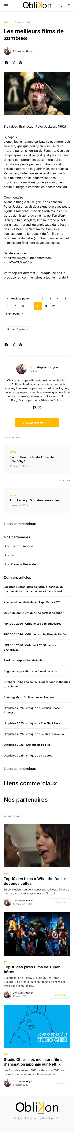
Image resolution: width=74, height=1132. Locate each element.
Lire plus (59, 902)
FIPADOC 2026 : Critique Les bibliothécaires (32, 623)
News (12, 452)
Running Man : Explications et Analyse (29, 697)
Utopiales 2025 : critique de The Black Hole (32, 723)
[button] (6, 5)
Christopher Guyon (23, 51)
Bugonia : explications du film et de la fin (30, 671)
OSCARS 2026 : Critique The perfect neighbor (34, 612)
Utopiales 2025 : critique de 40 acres (28, 755)
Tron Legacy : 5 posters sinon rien (34, 500)
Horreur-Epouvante (17, 329)
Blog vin (9, 555)
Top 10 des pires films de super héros (32, 969)
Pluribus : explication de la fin (23, 660)
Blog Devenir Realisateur (21, 564)
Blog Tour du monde (18, 546)
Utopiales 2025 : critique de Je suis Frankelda (34, 734)
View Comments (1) (35, 422)
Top (6, 22)
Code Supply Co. (51, 1118)
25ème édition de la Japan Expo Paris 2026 (32, 602)
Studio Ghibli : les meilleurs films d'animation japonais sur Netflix (33, 1062)
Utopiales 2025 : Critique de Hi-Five (27, 744)
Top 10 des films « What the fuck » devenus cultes (35, 881)
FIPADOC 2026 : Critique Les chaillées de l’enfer (35, 634)
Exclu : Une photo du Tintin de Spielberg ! (31, 459)
